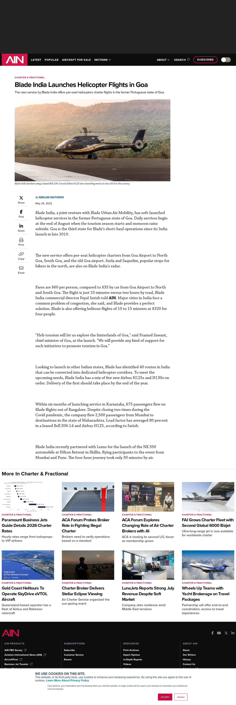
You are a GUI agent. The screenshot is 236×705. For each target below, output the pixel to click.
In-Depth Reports (132, 659)
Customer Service (74, 654)
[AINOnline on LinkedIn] (232, 633)
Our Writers (189, 654)
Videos (127, 664)
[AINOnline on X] (226, 633)
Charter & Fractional (30, 77)
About (186, 650)
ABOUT (161, 59)
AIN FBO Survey (13, 650)
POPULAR (51, 59)
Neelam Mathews (51, 197)
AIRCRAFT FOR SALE (76, 59)
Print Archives (131, 650)
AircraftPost (11, 659)
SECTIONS (101, 59)
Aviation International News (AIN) (23, 654)
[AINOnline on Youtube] (219, 633)
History (187, 659)
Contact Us (189, 664)
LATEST (36, 59)
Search (180, 60)
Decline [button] (181, 696)
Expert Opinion (131, 654)
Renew (68, 659)
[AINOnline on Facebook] (212, 633)
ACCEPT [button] (165, 696)
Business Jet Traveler (16, 664)
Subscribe (205, 60)
